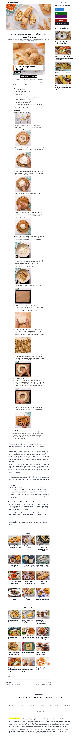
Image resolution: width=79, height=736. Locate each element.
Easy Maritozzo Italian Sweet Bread (29, 566)
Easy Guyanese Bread (43, 582)
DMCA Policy (67, 705)
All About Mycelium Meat (14, 598)
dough (43, 521)
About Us (11, 705)
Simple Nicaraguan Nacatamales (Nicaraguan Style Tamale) (63, 87)
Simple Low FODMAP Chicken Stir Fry (42, 638)
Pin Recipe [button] (34, 76)
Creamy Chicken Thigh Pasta (13, 683)
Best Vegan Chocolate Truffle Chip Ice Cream (41, 621)
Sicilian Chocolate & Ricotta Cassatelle (42, 566)
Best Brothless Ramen (12, 638)
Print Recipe (25, 76)
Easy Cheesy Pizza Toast (42, 668)
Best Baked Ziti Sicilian (14, 566)
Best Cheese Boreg (28, 652)
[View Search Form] (61, 2)
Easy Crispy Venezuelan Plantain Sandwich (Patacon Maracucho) (64, 58)
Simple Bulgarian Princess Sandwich (14, 653)
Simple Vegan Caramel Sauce (41, 653)
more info (37, 40)
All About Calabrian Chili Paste (14, 582)
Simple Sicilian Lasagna (28, 546)
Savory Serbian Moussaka (63, 73)
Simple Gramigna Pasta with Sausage (14, 546)
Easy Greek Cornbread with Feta (42, 598)
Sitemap (43, 705)
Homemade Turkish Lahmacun (28, 638)
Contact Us (21, 705)
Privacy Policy (32, 705)
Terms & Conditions (54, 705)
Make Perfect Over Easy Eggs (28, 621)
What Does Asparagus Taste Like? (43, 683)
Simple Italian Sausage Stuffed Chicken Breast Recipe (43, 548)
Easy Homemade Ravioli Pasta (13, 621)
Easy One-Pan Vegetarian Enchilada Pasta (14, 669)
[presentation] (14, 614)
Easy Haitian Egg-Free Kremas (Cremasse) (62, 42)
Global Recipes (11, 676)
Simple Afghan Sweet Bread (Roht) (29, 582)
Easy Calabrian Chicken (28, 598)
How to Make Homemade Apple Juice (27, 669)
